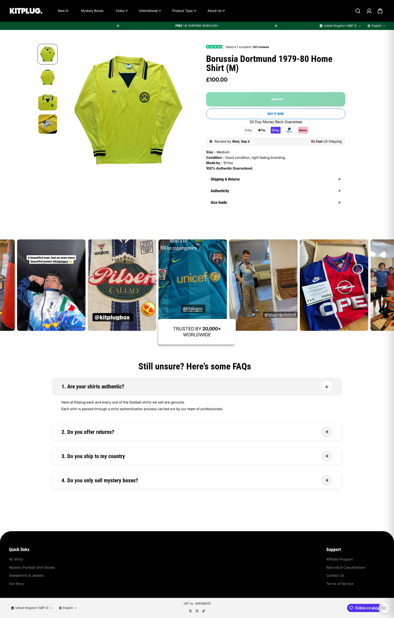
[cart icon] (380, 11)
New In (63, 11)
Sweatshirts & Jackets (26, 575)
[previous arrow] (118, 25)
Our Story (16, 584)
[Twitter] (190, 611)
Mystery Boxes (92, 11)
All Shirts (16, 559)
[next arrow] (276, 25)
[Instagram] (197, 611)
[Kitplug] (26, 10)
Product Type (182, 11)
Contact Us (335, 575)
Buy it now (276, 114)
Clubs (120, 11)
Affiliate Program (339, 559)
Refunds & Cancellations (345, 567)
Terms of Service (339, 584)
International (148, 11)
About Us (214, 11)
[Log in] (369, 11)
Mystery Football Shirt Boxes (32, 567)
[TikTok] (203, 611)
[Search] (358, 11)
